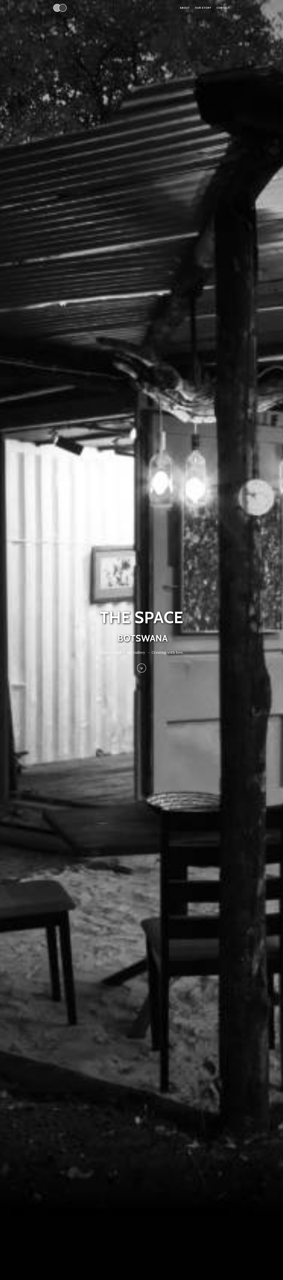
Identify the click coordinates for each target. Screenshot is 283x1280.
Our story (203, 7)
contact (223, 7)
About (185, 7)
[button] (141, 668)
